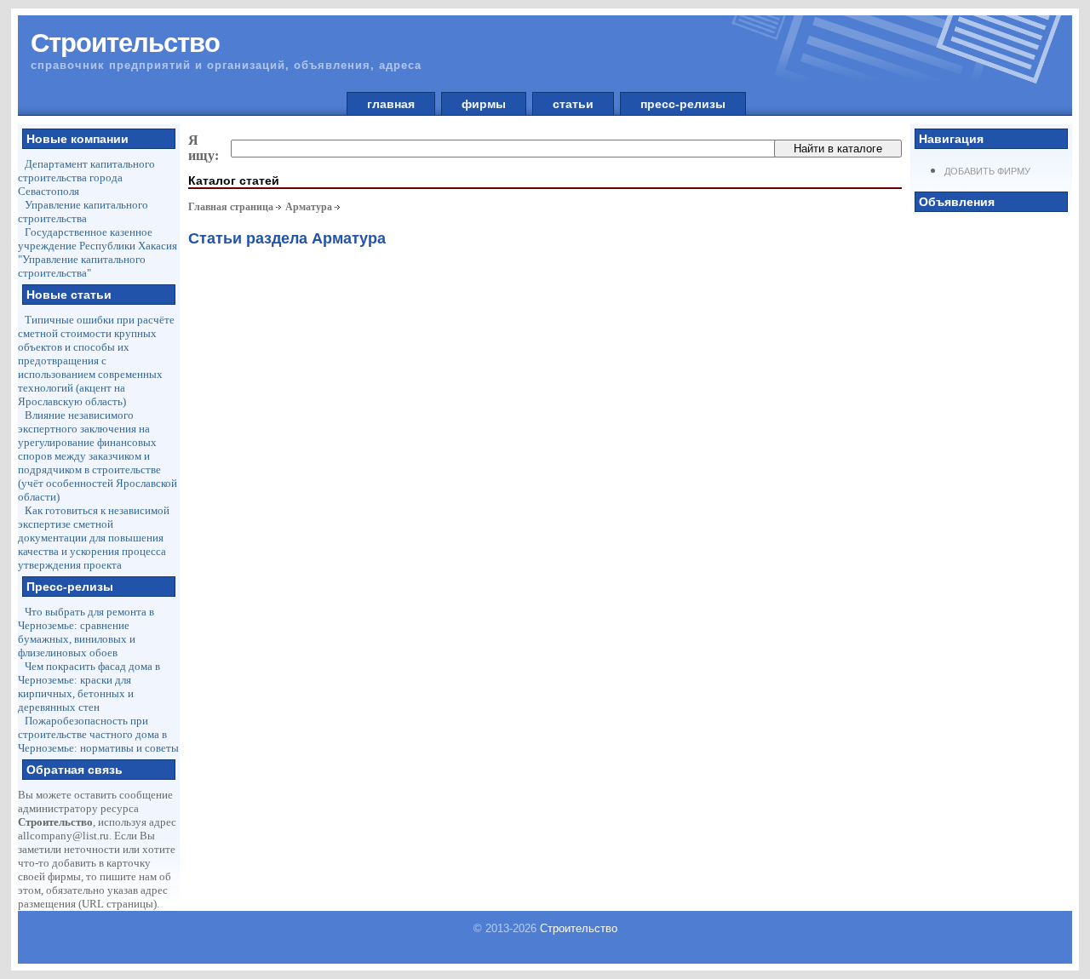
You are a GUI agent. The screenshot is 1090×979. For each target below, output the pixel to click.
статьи (573, 104)
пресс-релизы (683, 104)
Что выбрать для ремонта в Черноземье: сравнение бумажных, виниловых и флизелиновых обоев (86, 632)
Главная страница (230, 207)
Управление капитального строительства (83, 211)
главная (391, 104)
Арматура (308, 207)
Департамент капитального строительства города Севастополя (86, 177)
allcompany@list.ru (63, 835)
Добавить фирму (987, 171)
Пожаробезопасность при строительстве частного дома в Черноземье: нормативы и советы (98, 734)
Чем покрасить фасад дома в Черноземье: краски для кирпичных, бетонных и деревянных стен (89, 686)
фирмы (484, 104)
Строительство (578, 928)
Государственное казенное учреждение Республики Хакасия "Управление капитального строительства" (97, 252)
